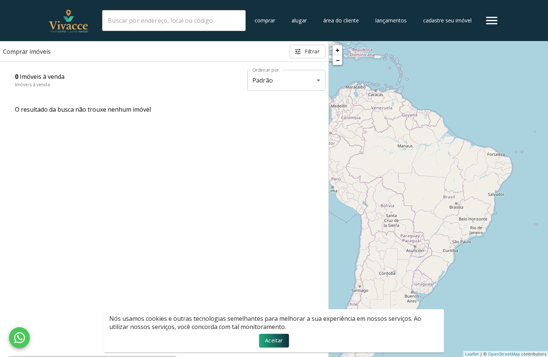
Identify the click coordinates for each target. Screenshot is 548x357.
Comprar (265, 20)
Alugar (299, 20)
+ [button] (338, 50)
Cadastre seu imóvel (447, 20)
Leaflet (472, 354)
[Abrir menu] (492, 20)
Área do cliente (341, 20)
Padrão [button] (262, 80)
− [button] (338, 60)
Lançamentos (391, 20)
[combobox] (174, 20)
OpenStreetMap (504, 354)
